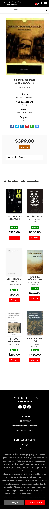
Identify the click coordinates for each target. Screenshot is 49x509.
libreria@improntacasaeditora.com (25, 425)
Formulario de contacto (24, 430)
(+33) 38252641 (24, 421)
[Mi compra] (37, 3)
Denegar (14, 502)
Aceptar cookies (35, 502)
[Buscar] (45, 10)
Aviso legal (25, 444)
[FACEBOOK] (20, 407)
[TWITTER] (25, 407)
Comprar (14, 237)
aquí (18, 493)
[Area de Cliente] (41, 3)
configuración (37, 493)
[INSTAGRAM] (29, 407)
